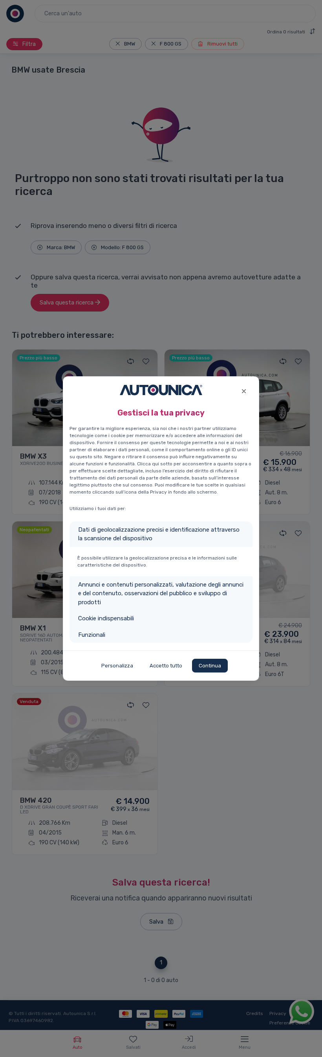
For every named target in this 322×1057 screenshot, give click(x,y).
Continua (210, 666)
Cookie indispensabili (106, 618)
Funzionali (91, 634)
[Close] (243, 390)
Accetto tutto (166, 666)
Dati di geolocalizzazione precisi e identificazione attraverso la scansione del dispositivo (159, 534)
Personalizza (117, 666)
